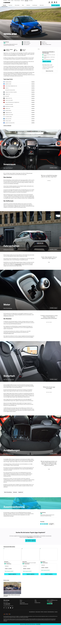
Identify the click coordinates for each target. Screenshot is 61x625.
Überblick (4, 5)
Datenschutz (45, 611)
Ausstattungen (34, 5)
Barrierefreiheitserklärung (51, 611)
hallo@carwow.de (7, 604)
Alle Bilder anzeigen (53, 167)
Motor (23, 5)
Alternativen (42, 5)
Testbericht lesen (8, 563)
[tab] (4, 5)
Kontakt (21, 601)
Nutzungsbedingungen (32, 611)
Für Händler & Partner (37, 602)
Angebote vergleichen (55, 5)
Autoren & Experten (22, 602)
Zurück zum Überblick (7, 125)
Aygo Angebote (30, 537)
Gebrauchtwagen (17, 0)
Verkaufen (22, 0)
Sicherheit (28, 5)
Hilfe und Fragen (6, 600)
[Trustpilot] (52, 602)
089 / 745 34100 (8, 603)
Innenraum (10, 5)
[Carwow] (7, 2)
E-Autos (12, 0)
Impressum (56, 611)
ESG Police (42, 611)
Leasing (9, 0)
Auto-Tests (26, 0)
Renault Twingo (18, 264)
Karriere (36, 601)
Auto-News (31, 0)
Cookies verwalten (37, 611)
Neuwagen (5, 0)
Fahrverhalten (17, 5)
